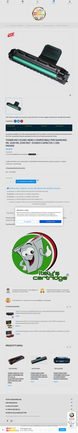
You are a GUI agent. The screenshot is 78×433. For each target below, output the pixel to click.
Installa (62, 429)
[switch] (72, 426)
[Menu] (75, 413)
